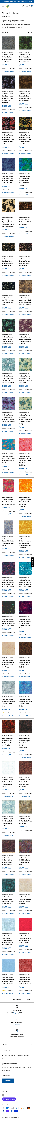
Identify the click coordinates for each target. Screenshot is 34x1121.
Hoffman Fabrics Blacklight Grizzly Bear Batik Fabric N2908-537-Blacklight (7, 98)
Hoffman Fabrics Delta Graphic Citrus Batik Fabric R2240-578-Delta (8, 459)
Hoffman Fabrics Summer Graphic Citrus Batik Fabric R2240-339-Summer (8, 501)
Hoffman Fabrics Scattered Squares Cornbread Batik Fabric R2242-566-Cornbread (25, 543)
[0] (31, 6)
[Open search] (23, 6)
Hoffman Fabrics (7, 52)
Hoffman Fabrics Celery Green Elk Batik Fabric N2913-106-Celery (25, 379)
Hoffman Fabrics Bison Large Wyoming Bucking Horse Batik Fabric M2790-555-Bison (8, 222)
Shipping (16, 1013)
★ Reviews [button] (32, 562)
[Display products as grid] (28, 32)
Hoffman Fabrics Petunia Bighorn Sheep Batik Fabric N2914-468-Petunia (8, 418)
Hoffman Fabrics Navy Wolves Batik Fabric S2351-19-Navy (8, 301)
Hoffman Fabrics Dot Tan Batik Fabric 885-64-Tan (25, 821)
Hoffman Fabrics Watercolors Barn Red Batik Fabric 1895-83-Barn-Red (25, 980)
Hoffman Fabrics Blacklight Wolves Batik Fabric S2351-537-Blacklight (8, 262)
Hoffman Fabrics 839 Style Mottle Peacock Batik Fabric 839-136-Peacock (24, 181)
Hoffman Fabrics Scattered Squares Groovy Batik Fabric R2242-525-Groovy (8, 622)
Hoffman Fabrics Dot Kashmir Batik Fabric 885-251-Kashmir (24, 664)
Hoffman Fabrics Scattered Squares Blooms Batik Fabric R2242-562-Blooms (8, 583)
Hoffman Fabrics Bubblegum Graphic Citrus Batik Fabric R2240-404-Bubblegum (25, 460)
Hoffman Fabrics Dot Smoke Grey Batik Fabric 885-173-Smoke (7, 58)
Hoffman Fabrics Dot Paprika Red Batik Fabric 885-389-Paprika (7, 742)
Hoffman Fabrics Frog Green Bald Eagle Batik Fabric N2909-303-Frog (8, 340)
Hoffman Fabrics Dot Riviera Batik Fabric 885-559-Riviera (24, 861)
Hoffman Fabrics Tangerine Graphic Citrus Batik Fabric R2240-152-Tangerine (25, 502)
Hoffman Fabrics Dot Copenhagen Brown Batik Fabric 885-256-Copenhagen (25, 743)
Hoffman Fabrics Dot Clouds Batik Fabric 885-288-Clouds (7, 822)
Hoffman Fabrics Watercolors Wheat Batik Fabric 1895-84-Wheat (25, 900)
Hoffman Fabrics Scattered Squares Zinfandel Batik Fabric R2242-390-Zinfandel (25, 623)
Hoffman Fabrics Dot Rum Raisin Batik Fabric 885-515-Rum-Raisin (7, 861)
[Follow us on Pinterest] (3, 1095)
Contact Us (17, 1025)
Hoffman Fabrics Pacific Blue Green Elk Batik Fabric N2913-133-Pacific (8, 379)
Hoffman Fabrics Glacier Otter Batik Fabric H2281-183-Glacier (8, 542)
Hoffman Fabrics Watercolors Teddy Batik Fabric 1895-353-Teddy (8, 664)
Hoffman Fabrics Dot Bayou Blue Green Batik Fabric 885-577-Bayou (8, 900)
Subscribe (8, 1081)
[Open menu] (3, 6)
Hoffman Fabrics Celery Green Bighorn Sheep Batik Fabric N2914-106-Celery (25, 419)
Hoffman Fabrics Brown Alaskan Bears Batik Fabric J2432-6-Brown (25, 97)
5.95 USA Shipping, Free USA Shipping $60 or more (17, 1)
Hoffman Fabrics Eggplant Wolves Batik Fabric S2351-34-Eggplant (25, 262)
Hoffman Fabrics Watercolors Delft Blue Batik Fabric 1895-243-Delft (7, 180)
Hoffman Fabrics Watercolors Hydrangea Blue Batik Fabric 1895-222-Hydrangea (8, 940)
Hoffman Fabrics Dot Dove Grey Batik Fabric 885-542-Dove (8, 703)
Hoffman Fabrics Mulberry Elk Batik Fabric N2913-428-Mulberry (25, 340)
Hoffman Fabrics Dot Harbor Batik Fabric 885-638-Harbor (7, 783)
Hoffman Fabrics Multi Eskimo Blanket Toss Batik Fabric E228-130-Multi (8, 139)
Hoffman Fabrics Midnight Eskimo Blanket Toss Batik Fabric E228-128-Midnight (25, 139)
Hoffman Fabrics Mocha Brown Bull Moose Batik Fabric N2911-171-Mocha (25, 301)
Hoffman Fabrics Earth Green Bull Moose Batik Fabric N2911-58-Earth (25, 58)
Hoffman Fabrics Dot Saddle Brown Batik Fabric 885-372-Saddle (24, 783)
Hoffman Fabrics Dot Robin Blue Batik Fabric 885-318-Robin (25, 703)
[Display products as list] (31, 32)
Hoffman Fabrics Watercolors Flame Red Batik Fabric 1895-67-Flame (25, 939)
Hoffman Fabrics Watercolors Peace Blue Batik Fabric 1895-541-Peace (8, 980)
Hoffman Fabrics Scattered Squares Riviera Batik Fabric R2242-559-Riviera (25, 583)
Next (28, 999)
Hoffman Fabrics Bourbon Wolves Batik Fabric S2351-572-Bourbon (25, 221)
